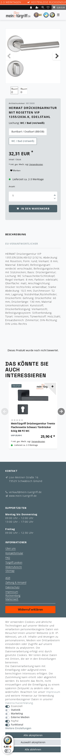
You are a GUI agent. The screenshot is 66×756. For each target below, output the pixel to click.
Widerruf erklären (30, 609)
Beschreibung (15, 234)
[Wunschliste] (49, 7)
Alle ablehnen (33, 749)
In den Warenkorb (34, 208)
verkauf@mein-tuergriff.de (25, 492)
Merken (16, 170)
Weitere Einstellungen (18, 728)
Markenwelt (11, 599)
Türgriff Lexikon (13, 562)
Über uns (10, 548)
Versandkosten (36, 164)
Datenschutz (12, 587)
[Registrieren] (37, 7)
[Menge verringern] (54, 199)
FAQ (7, 557)
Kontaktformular (14, 553)
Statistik (15, 709)
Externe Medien (20, 717)
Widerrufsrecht (13, 567)
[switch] (8, 751)
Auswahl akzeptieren (33, 742)
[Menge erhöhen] (54, 194)
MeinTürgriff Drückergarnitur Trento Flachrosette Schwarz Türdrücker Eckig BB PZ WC (33, 427)
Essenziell (17, 706)
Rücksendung (12, 595)
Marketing (17, 713)
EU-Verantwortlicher (21, 243)
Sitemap (9, 570)
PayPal (14, 721)
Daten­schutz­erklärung (19, 703)
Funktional (17, 724)
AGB (7, 578)
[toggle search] (43, 7)
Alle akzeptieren (33, 735)
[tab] (33, 234)
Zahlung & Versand (15, 582)
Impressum (11, 591)
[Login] (31, 7)
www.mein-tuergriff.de (23, 495)
